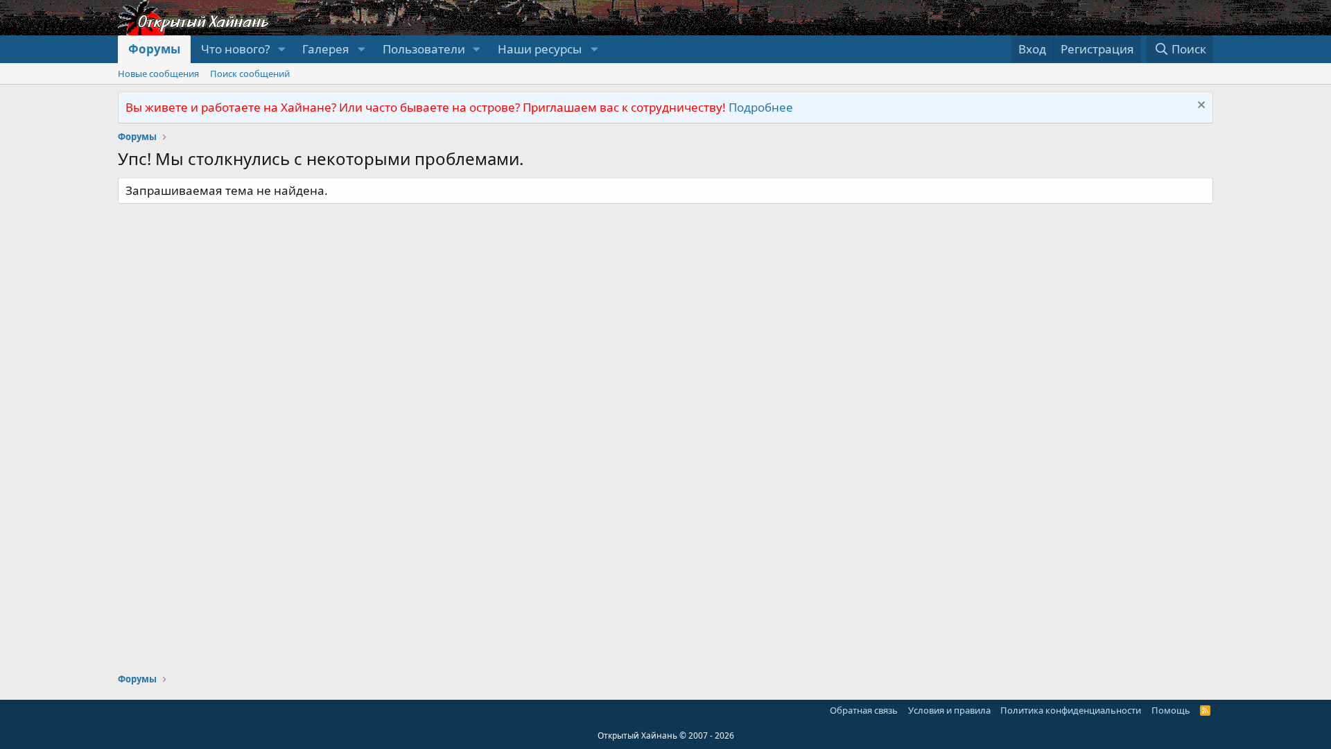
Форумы (154, 49)
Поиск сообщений (250, 73)
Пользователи (424, 49)
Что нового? (235, 49)
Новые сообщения (158, 73)
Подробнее (761, 107)
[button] (281, 49)
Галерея (325, 49)
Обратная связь (864, 710)
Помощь (1170, 710)
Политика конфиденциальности (1070, 710)
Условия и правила (949, 710)
